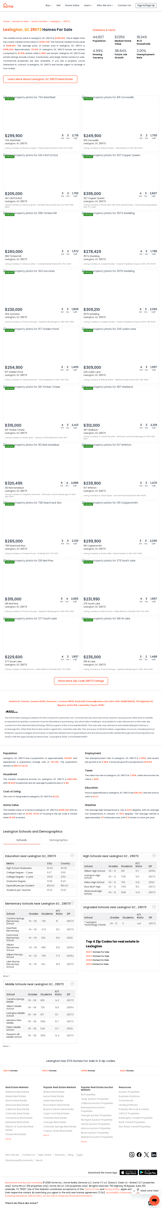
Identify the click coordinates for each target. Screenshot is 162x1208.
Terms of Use (91, 1189)
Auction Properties (129, 1091)
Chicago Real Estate (54, 1122)
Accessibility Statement (119, 1192)
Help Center (44, 1154)
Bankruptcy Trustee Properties (136, 1117)
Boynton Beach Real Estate (58, 1109)
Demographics (58, 840)
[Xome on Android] (148, 1172)
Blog (70, 1154)
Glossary (60, 1154)
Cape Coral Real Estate (56, 1113)
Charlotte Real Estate (55, 1117)
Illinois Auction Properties (95, 1132)
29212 (89, 964)
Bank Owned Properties (132, 1122)
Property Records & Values (134, 1109)
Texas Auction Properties (95, 1099)
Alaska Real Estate (16, 1096)
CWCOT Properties (129, 1113)
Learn (87, 5)
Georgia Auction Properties (96, 1115)
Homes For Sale (20, 21)
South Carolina (39, 21)
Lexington (55, 21)
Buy (48, 5)
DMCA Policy (35, 1195)
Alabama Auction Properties (97, 1137)
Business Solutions (129, 1096)
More (8, 1138)
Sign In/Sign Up (146, 5)
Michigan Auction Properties (96, 1119)
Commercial (126, 1100)
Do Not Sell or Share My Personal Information (67, 1195)
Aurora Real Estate (53, 1096)
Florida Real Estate (16, 1134)
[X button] (147, 1154)
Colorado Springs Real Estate (59, 1126)
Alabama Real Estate (17, 1091)
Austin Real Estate (53, 1100)
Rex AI (39, 1160)
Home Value (72, 5)
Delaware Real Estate (17, 1122)
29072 (89, 951)
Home (6, 21)
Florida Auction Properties (95, 1124)
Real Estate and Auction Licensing (23, 1182)
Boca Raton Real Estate (56, 1105)
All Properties (88, 1094)
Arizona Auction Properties (96, 1128)
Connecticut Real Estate (19, 1117)
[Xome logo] (8, 5)
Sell (58, 5)
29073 (66, 21)
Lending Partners (128, 1105)
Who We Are (104, 5)
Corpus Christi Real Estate (57, 1130)
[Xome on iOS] (129, 1172)
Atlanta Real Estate (53, 1091)
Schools (21, 840)
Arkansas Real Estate (17, 1105)
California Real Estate (17, 1109)
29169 (89, 960)
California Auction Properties (97, 1103)
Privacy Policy (112, 1189)
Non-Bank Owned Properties (135, 1126)
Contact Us (124, 5)
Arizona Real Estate (16, 1100)
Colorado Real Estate (17, 1113)
